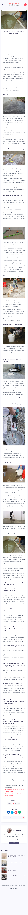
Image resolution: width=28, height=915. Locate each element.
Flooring (10, 803)
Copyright (20, 887)
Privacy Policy (14, 887)
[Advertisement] (12, 46)
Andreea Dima (17, 830)
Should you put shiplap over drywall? (15, 862)
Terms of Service (6, 887)
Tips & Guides (17, 803)
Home (19, 885)
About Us (23, 885)
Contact (16, 888)
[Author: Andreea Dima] (9, 830)
